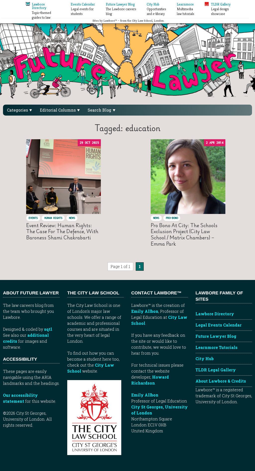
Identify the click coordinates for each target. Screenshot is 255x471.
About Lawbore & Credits (220, 381)
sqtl (48, 329)
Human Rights (53, 217)
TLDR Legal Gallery (215, 369)
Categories (18, 110)
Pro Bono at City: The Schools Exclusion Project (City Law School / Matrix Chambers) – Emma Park (184, 234)
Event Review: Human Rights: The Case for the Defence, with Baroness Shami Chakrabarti (62, 231)
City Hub (204, 358)
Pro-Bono (172, 217)
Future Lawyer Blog (215, 336)
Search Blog (100, 110)
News (72, 217)
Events (33, 217)
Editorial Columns (58, 110)
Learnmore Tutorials (216, 347)
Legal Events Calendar (218, 325)
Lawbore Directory (214, 313)
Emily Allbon (144, 311)
